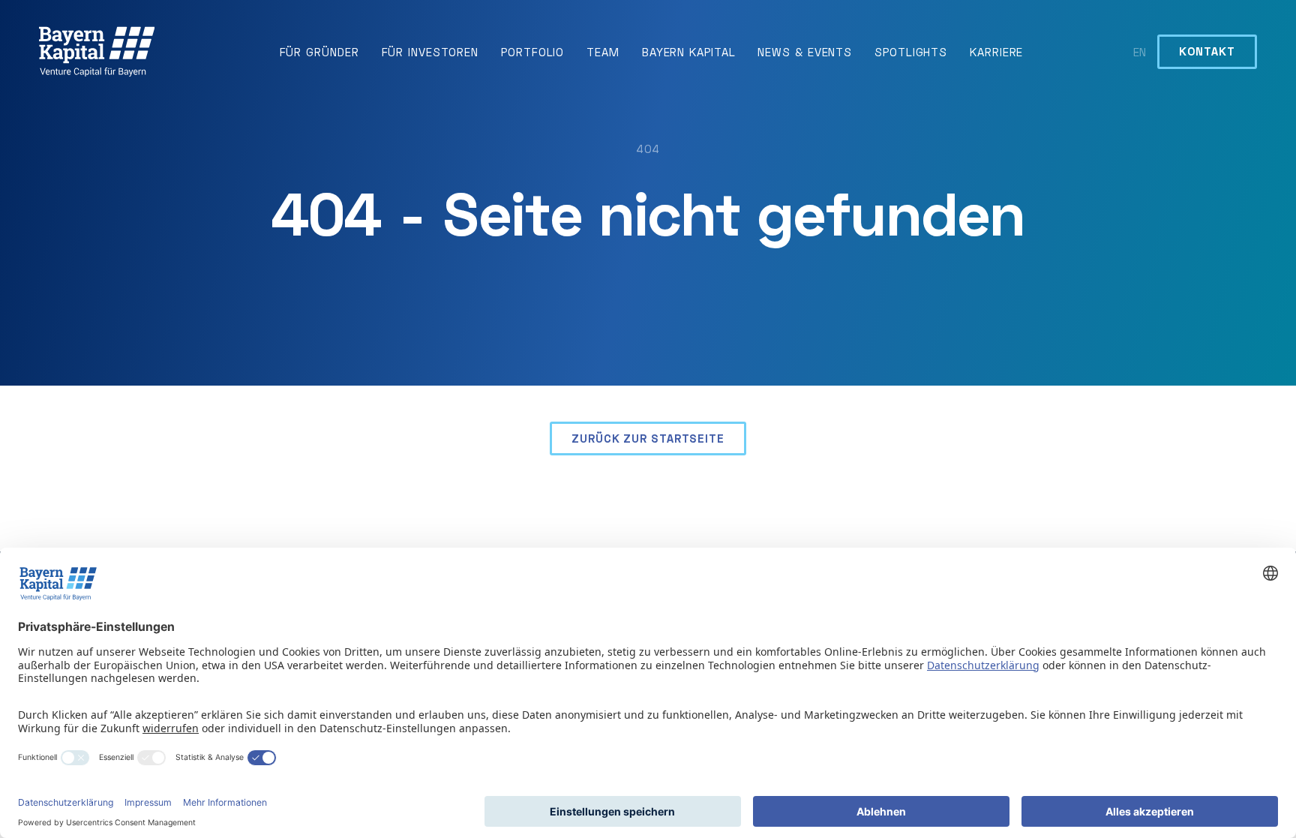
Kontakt (1206, 51)
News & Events (805, 52)
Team (603, 52)
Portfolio (532, 52)
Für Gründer (319, 52)
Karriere (996, 52)
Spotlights (910, 52)
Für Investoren (430, 52)
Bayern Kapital (689, 52)
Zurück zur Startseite (648, 438)
